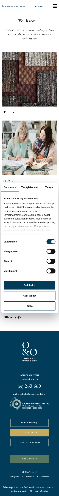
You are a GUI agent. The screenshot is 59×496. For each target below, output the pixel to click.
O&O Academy (29, 459)
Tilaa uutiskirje (29, 423)
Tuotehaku (39, 6)
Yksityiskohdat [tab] (29, 187)
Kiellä (29, 306)
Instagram (14, 476)
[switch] (50, 251)
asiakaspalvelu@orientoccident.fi (29, 393)
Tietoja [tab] (49, 187)
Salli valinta (29, 295)
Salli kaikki (29, 285)
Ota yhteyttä (29, 432)
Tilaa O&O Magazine (29, 442)
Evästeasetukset (18, 491)
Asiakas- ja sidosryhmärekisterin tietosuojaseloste (28, 487)
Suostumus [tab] (10, 187)
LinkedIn (30, 476)
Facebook (45, 476)
